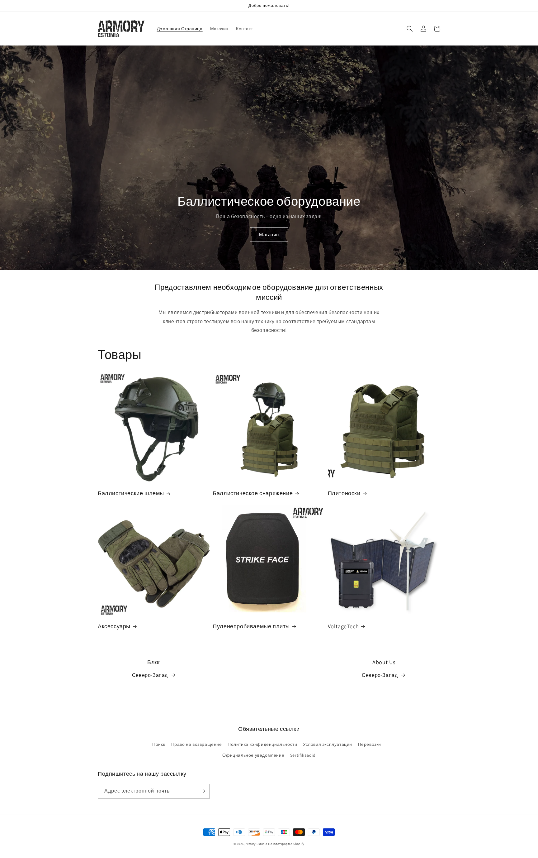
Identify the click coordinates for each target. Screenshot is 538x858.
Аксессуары (114, 626)
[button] (410, 29)
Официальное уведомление (253, 755)
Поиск (158, 744)
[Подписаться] (203, 791)
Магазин (269, 234)
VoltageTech (343, 626)
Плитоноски (344, 493)
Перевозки (369, 744)
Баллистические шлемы (131, 493)
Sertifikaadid (303, 755)
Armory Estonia (256, 844)
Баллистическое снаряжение (253, 493)
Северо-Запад (150, 675)
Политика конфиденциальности (262, 744)
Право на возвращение (196, 744)
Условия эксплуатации (327, 744)
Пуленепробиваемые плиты (251, 626)
